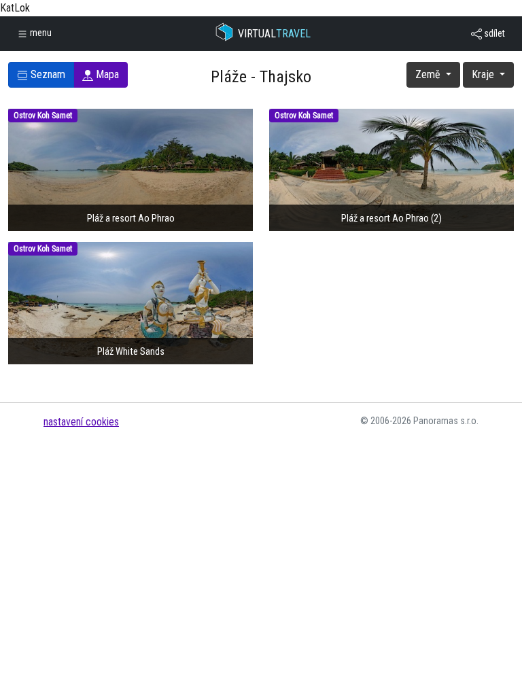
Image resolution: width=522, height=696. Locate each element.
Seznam (46, 74)
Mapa (106, 74)
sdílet (493, 33)
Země (429, 74)
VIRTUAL (274, 33)
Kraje (484, 74)
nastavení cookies (81, 421)
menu (40, 32)
